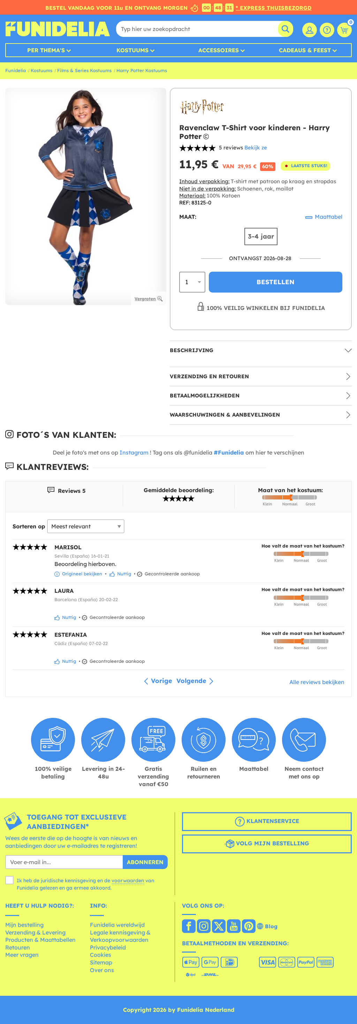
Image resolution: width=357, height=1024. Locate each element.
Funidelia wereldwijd (117, 924)
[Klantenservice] (327, 30)
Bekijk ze (255, 147)
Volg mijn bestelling (271, 843)
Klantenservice (272, 820)
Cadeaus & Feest (305, 50)
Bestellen (276, 282)
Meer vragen (22, 954)
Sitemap (101, 962)
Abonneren (145, 862)
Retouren (17, 947)
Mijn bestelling (24, 924)
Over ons (102, 970)
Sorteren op (29, 526)
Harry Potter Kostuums (141, 70)
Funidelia (15, 70)
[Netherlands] (189, 926)
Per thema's (46, 50)
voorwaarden (128, 880)
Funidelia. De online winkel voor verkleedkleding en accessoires (57, 29)
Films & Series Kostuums (84, 70)
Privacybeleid (108, 947)
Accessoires (218, 50)
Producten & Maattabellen (40, 939)
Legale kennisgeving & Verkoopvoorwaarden (120, 936)
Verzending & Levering (35, 932)
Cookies (100, 954)
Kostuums (132, 50)
